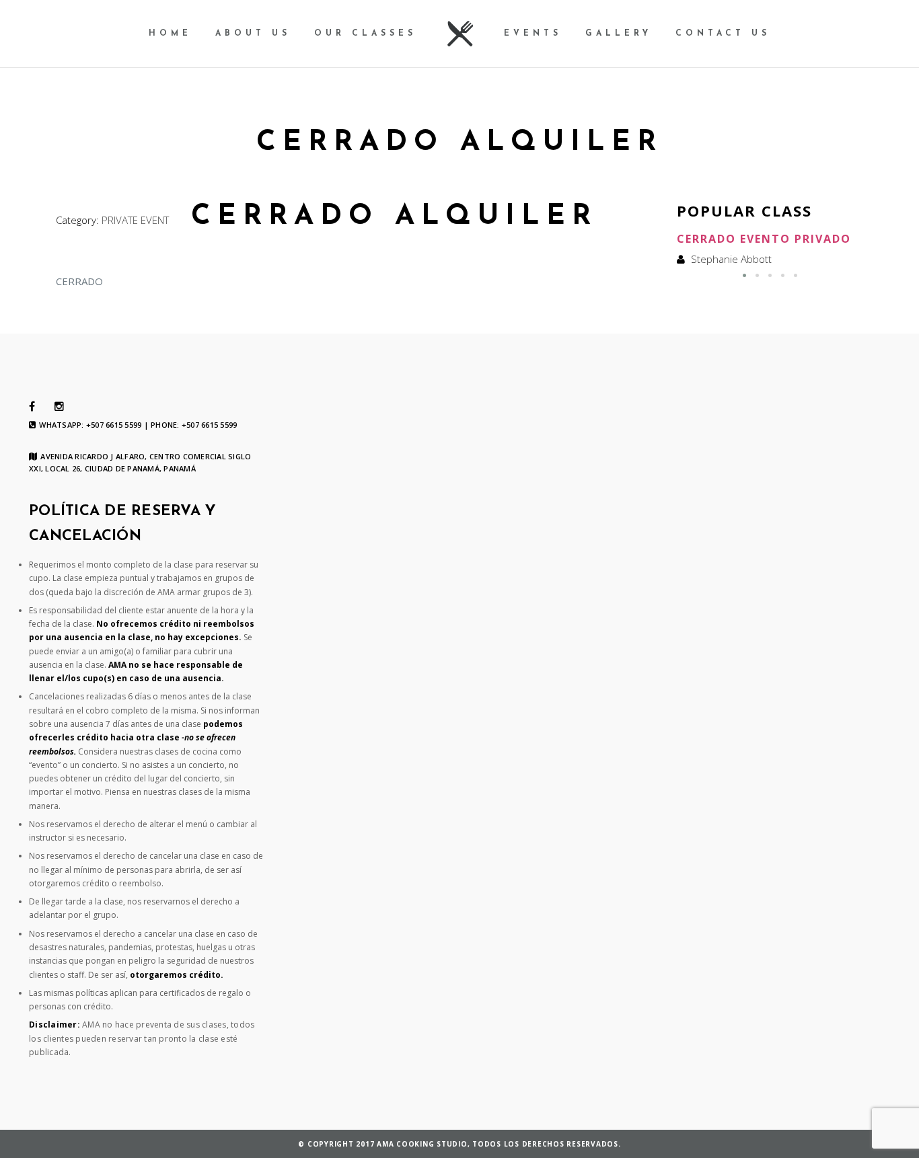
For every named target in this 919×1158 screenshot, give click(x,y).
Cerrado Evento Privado (764, 238)
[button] (744, 275)
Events (533, 34)
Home (170, 34)
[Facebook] (32, 406)
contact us (722, 34)
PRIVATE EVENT (135, 220)
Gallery (618, 34)
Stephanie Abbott (731, 259)
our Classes (365, 34)
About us (253, 34)
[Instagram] (59, 406)
